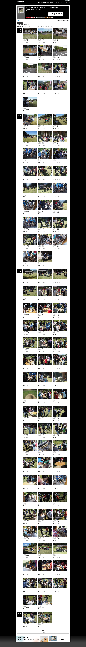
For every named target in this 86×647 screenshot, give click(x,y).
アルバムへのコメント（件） (63, 20)
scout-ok (24, 24)
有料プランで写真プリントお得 (51, 2)
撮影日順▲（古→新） (26, 26)
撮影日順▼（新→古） (34, 26)
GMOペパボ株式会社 (68, 2)
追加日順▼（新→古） (50, 26)
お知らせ (64, 2)
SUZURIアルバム (22, 2)
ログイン (59, 2)
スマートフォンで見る (54, 7)
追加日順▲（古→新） (42, 26)
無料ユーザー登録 (42, 2)
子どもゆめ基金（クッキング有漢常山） (35, 7)
